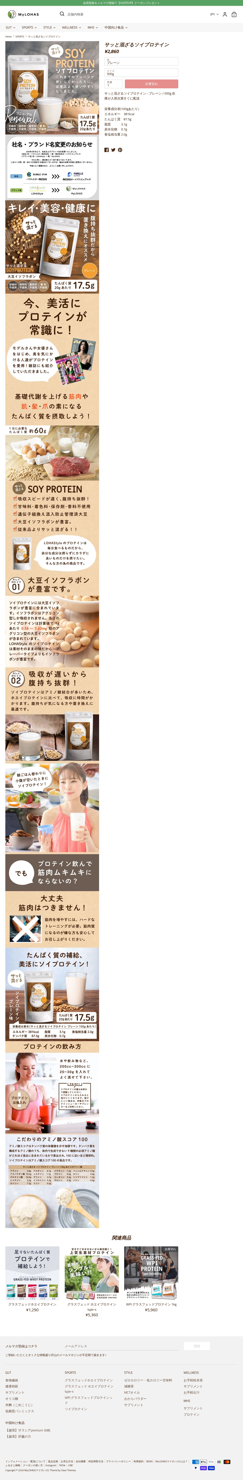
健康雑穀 (11, 1386)
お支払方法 (67, 1461)
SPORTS (28, 27)
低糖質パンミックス (19, 1411)
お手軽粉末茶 (193, 1380)
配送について (37, 1461)
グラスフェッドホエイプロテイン (32, 1304)
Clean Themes (68, 1470)
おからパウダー (135, 1398)
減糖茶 (129, 1386)
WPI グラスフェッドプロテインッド (89, 1400)
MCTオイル (132, 1392)
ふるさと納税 (12, 1465)
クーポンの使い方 (33, 1465)
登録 (197, 1346)
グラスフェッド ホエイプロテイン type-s (91, 1307)
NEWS (149, 1461)
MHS (91, 27)
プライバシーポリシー (118, 1461)
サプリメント (15, 1392)
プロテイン (192, 1414)
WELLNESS (70, 27)
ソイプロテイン (76, 1409)
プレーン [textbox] (113, 62)
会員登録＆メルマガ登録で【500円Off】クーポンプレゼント (121, 3)
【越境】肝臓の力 (18, 1436)
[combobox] (141, 61)
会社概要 (81, 1461)
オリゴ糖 (11, 1398)
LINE (70, 1465)
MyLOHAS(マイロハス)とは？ (171, 1461)
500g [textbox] (110, 73)
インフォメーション (16, 1461)
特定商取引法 (95, 1461)
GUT (9, 27)
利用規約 (139, 1461)
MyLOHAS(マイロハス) (36, 1470)
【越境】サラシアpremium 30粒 (28, 1430)
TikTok (62, 1465)
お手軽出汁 (192, 1392)
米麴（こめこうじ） (19, 1404)
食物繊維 (11, 1380)
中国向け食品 (115, 27)
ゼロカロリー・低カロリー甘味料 (148, 1380)
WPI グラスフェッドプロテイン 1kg (151, 1304)
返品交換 (53, 1461)
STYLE (48, 27)
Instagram (51, 1465)
